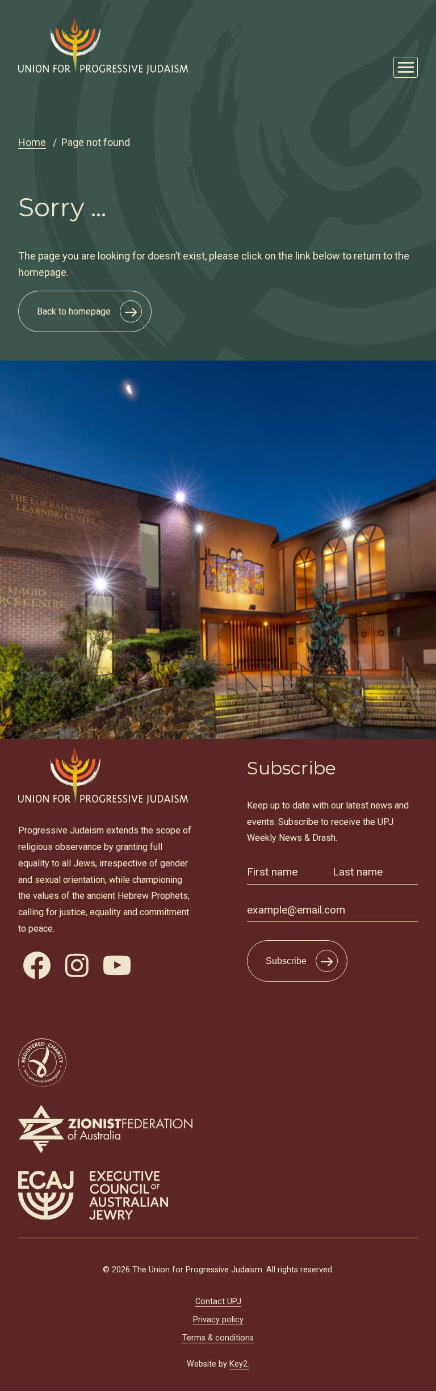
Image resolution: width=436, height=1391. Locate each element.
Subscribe (286, 961)
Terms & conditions (218, 1338)
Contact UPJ (218, 1301)
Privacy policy (218, 1320)
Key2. (239, 1364)
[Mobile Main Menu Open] (405, 67)
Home (32, 142)
